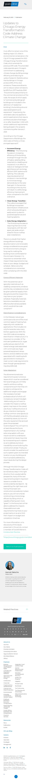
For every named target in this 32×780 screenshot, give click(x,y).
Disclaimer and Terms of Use (11, 759)
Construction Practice (12, 532)
